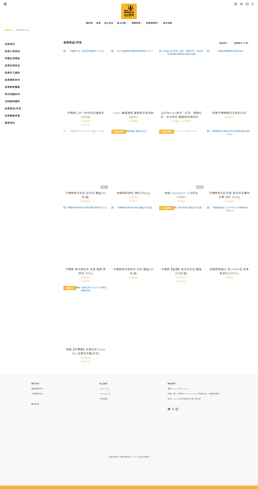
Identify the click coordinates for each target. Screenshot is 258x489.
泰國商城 (136, 23)
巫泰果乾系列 (12, 79)
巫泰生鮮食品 (12, 65)
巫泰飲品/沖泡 (22, 30)
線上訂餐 (121, 23)
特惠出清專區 (12, 58)
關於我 (89, 23)
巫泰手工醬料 (12, 72)
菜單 (98, 23)
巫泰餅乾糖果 (12, 87)
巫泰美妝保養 (12, 115)
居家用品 (10, 122)
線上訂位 (108, 23)
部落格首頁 (151, 23)
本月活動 (167, 23)
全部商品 (9, 30)
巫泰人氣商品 (12, 51)
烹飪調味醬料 (12, 101)
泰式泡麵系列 (12, 94)
